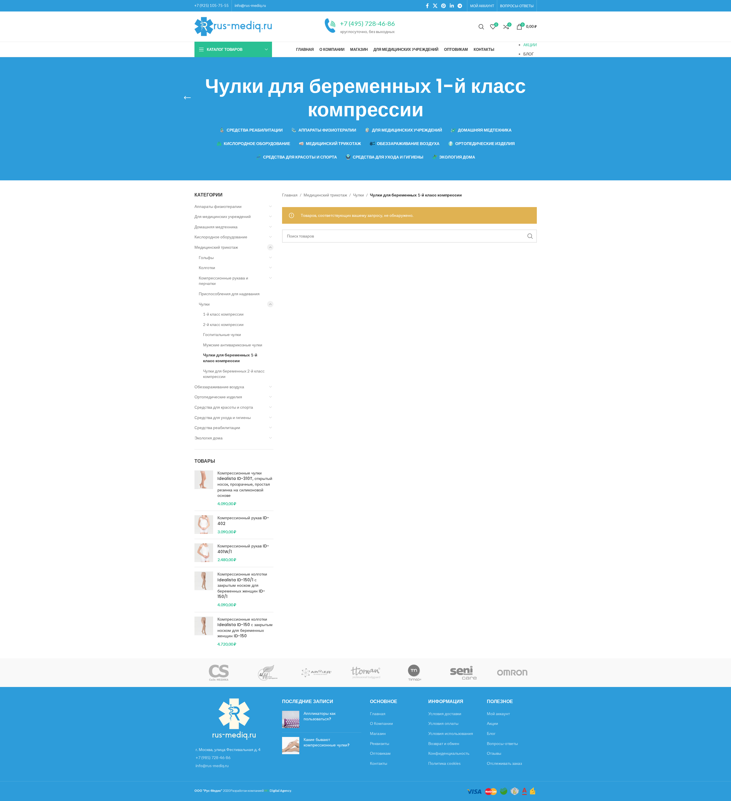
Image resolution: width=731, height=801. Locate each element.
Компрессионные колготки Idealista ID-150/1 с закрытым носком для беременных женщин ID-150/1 (242, 585)
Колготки (207, 267)
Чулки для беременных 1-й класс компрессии (230, 357)
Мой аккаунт (498, 713)
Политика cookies (444, 763)
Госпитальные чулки (222, 334)
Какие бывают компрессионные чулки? (327, 742)
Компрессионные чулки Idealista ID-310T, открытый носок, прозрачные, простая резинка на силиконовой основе (244, 484)
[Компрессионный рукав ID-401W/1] (203, 553)
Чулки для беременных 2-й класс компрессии (234, 373)
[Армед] (316, 672)
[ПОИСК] (530, 236)
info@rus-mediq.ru (250, 5)
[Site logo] (233, 26)
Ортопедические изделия (218, 396)
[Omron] (512, 672)
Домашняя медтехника (216, 226)
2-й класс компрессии (223, 324)
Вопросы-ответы (502, 743)
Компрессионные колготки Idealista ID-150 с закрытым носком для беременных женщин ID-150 (245, 628)
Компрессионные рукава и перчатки (223, 280)
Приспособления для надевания (229, 293)
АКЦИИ (530, 44)
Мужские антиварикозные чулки (232, 344)
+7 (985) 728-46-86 (213, 757)
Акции (492, 723)
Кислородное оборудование (220, 236)
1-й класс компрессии (223, 314)
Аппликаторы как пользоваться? (319, 716)
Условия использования (450, 733)
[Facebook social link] (427, 5)
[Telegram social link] (460, 5)
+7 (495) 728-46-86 (367, 23)
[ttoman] (365, 672)
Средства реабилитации (217, 427)
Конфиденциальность (448, 753)
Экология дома (208, 437)
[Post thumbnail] (290, 719)
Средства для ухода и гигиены (222, 417)
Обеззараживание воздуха (219, 386)
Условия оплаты (443, 723)
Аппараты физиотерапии (218, 206)
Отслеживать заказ (504, 763)
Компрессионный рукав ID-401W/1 (243, 549)
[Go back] (187, 98)
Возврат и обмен (443, 743)
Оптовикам (380, 753)
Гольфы (206, 257)
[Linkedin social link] (452, 5)
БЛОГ (528, 53)
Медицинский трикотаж (216, 247)
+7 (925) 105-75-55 (211, 5)
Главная (290, 194)
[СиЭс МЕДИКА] (218, 672)
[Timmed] (414, 672)
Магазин (378, 733)
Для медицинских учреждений (222, 216)
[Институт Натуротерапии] (267, 672)
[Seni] (463, 672)
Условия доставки (444, 713)
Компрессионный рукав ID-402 (243, 520)
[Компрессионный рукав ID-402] (203, 524)
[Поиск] (481, 26)
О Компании (381, 723)
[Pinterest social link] (443, 5)
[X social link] (435, 5)
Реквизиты (379, 743)
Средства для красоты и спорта (223, 407)
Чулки (204, 304)
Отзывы (494, 753)
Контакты (378, 763)
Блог (491, 733)
